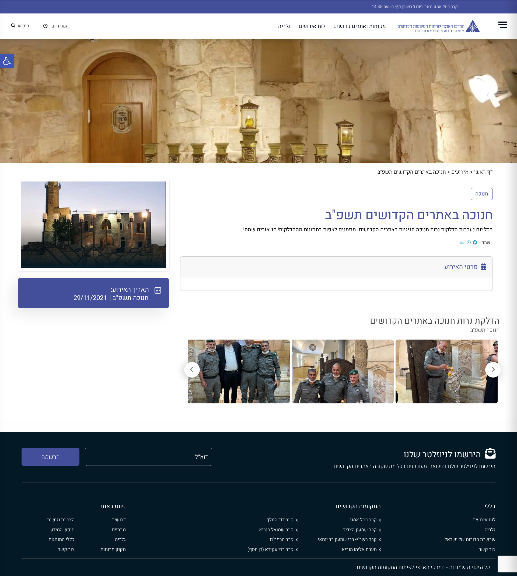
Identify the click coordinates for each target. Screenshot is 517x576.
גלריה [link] (284, 26)
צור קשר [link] (487, 549)
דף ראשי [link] (483, 172)
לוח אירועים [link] (312, 26)
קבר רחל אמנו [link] (363, 519)
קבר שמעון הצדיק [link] (360, 529)
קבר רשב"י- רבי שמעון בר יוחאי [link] (347, 539)
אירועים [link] (460, 172)
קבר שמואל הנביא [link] (276, 529)
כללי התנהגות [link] (61, 539)
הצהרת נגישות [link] (61, 519)
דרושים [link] (118, 519)
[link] (7, 61)
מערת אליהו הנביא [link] (359, 549)
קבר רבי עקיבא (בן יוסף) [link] (270, 549)
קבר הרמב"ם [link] (282, 539)
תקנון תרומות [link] (113, 549)
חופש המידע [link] (62, 529)
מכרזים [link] (119, 529)
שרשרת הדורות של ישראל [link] (470, 539)
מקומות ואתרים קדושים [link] (359, 26)
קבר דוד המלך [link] (280, 519)
